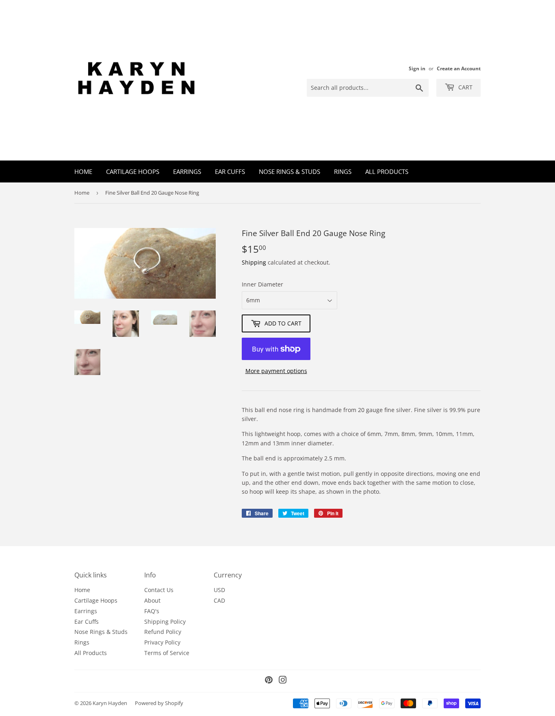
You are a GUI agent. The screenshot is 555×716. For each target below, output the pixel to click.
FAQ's (151, 611)
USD (219, 590)
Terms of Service (166, 653)
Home (83, 171)
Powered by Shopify (159, 703)
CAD (219, 600)
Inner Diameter (262, 284)
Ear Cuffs (230, 171)
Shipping (254, 262)
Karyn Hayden (110, 703)
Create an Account (459, 68)
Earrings (187, 171)
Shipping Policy (165, 621)
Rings (342, 171)
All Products (386, 171)
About (152, 600)
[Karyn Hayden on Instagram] (283, 681)
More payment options (276, 371)
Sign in (417, 68)
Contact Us (158, 590)
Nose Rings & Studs (289, 171)
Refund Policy (162, 632)
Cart (465, 87)
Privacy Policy (162, 642)
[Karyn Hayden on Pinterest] (268, 681)
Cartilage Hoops (132, 171)
